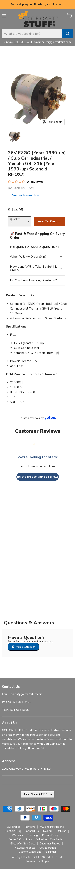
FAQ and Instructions (52, 827)
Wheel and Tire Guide (49, 839)
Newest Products (25, 848)
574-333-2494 (23, 42)
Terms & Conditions (20, 839)
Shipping (32, 835)
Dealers (48, 831)
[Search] (67, 33)
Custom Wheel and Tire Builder (37, 852)
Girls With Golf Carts (22, 843)
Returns (61, 831)
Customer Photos (50, 843)
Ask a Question (25, 647)
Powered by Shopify (38, 861)
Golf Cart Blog (13, 831)
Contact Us (32, 831)
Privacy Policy (50, 835)
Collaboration (47, 848)
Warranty (17, 835)
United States (35, 794)
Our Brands (14, 827)
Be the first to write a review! (37, 477)
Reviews (30, 827)
